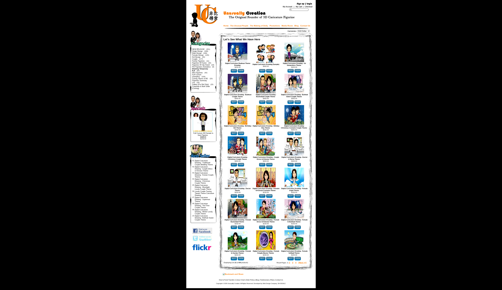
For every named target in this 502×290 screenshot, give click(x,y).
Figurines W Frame (199, 63)
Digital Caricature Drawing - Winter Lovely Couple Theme (204, 212)
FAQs (272, 280)
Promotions (275, 26)
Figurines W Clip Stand (201, 65)
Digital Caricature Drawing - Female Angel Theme (294, 189)
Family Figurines (198, 61)
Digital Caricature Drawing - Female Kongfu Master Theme (266, 252)
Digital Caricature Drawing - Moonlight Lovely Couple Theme (203, 187)
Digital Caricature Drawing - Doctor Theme (238, 189)
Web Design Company (270, 283)
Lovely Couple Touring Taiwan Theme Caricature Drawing (204, 193)
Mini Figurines (197, 73)
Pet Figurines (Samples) (201, 67)
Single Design (197, 51)
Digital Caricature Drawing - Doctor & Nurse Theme (294, 158)
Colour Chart (240, 280)
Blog (296, 26)
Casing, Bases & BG (200, 79)
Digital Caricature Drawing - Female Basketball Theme (238, 221)
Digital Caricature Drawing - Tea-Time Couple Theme (202, 206)
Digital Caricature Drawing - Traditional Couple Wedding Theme (204, 163)
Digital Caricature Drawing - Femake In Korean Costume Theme (266, 189)
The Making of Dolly (259, 26)
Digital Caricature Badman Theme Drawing (237, 64)
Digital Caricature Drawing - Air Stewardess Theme (294, 64)
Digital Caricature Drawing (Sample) (266, 64)
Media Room (287, 26)
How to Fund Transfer (226, 280)
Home (226, 26)
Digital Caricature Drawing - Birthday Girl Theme (237, 127)
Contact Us (305, 26)
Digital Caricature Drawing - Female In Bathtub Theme (294, 221)
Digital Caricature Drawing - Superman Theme (202, 199)
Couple (194, 59)
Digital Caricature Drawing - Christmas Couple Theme (202, 181)
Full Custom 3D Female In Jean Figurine (203, 134)
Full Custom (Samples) (196, 76)
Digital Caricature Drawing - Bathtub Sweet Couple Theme (204, 218)
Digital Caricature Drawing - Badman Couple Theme (237, 96)
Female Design (198, 55)
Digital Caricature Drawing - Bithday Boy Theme (266, 127)
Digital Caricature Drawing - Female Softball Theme (294, 252)
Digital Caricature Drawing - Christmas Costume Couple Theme (294, 127)
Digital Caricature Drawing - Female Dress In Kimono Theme (266, 221)
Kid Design (196, 57)
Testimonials (264, 280)
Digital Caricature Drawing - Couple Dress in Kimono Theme (204, 169)
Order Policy (250, 280)
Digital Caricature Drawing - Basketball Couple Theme (266, 96)
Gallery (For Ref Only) (200, 84)
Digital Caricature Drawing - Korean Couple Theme (204, 175)
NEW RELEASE (198, 49)
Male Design (197, 53)
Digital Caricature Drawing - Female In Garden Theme (238, 252)
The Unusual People (239, 26)
